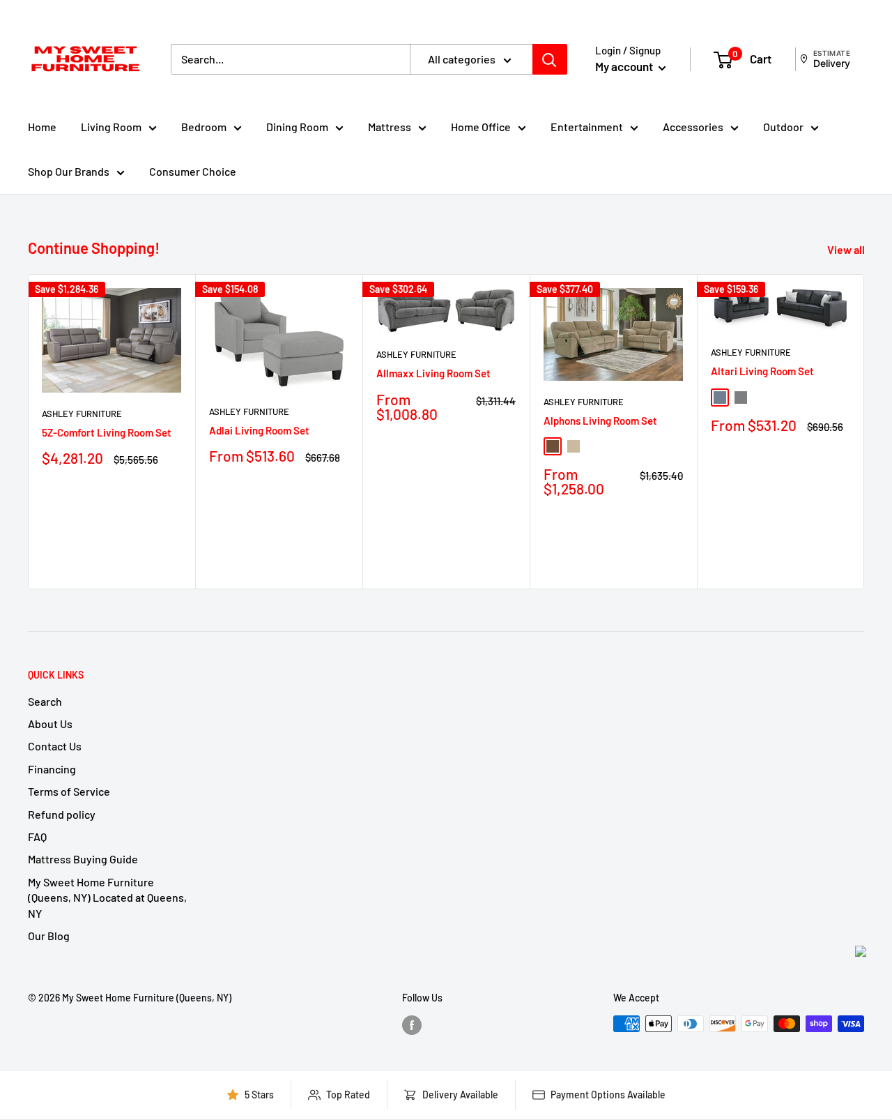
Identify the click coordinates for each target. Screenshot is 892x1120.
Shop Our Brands (68, 171)
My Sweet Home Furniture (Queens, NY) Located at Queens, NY (107, 897)
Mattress (389, 126)
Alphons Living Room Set (600, 420)
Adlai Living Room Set (259, 430)
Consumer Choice (192, 171)
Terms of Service (69, 791)
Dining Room (297, 126)
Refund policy (61, 814)
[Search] (549, 59)
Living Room (111, 126)
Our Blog (49, 935)
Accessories (693, 126)
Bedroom (203, 126)
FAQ (37, 836)
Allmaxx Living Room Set (433, 373)
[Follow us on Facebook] (412, 1025)
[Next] (864, 431)
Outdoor (783, 126)
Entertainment (587, 126)
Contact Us (55, 745)
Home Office (481, 126)
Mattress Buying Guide (83, 858)
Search (45, 701)
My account (625, 66)
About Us (50, 723)
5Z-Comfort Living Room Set (106, 432)
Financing (52, 768)
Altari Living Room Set (762, 371)
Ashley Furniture (82, 413)
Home (42, 126)
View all (847, 249)
